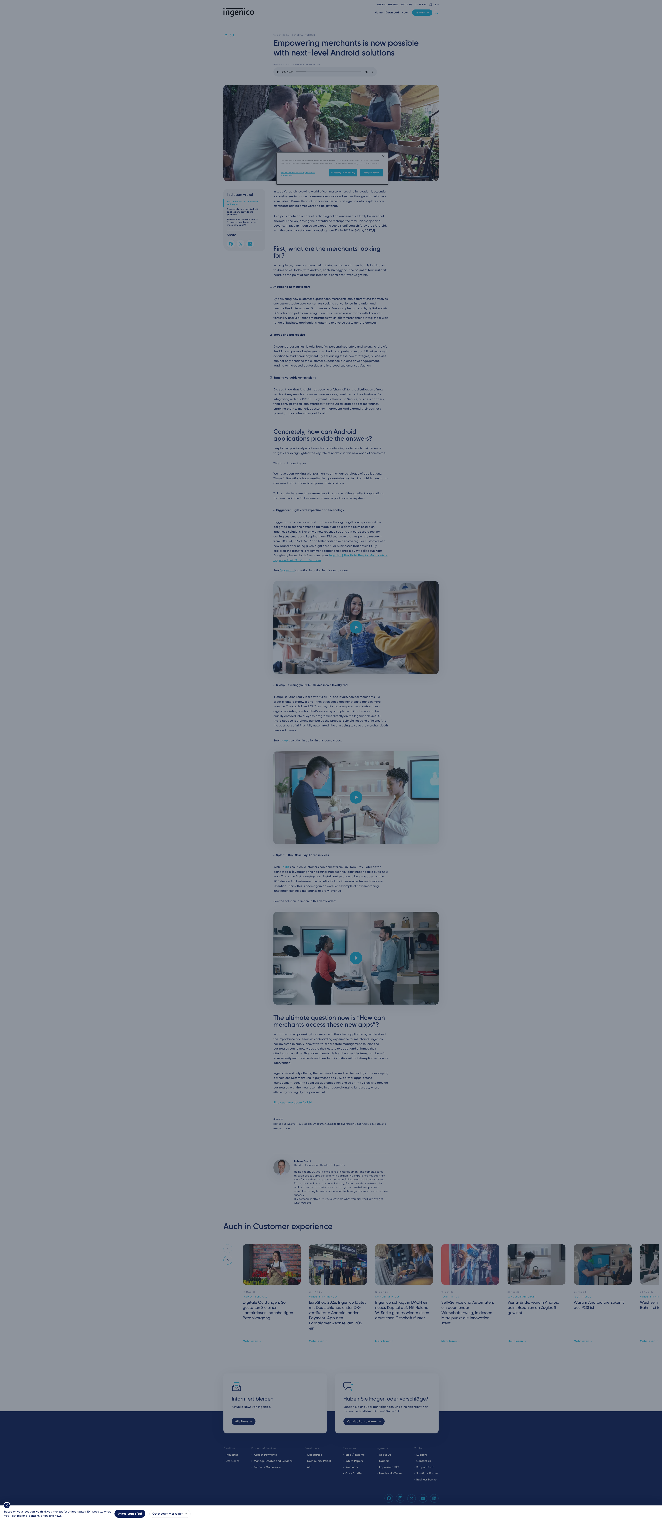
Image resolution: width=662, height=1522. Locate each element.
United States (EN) (130, 1513)
